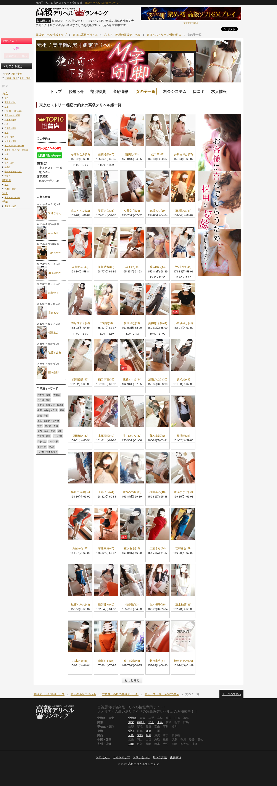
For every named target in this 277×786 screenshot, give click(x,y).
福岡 (131, 744)
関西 (13, 73)
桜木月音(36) (80, 661)
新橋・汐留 (9, 136)
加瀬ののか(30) (157, 379)
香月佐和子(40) (80, 323)
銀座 (6, 132)
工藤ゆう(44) (106, 492)
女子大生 (41, 441)
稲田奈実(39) (106, 379)
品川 (6, 123)
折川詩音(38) (106, 267)
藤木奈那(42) (158, 436)
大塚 (6, 158)
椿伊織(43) (131, 604)
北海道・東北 (11, 78)
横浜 (6, 184)
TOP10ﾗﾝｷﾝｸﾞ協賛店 (47, 451)
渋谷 (6, 97)
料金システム (175, 91)
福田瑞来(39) (80, 436)
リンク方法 (160, 757)
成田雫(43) (157, 154)
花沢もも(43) (132, 548)
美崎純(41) (183, 379)
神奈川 (6, 180)
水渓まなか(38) (183, 492)
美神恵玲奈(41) (157, 323)
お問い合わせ (141, 757)
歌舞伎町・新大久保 (13, 110)
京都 (140, 735)
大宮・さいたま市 (12, 197)
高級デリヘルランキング (143, 764)
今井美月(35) (132, 211)
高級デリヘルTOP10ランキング (103, 2)
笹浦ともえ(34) (131, 379)
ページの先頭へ (231, 694)
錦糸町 (7, 167)
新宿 (6, 106)
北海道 (132, 718)
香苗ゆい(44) (158, 267)
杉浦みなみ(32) (80, 154)
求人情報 (219, 91)
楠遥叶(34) (183, 436)
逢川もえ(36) (106, 661)
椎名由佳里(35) (80, 492)
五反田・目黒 (10, 128)
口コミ (199, 91)
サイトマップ (121, 757)
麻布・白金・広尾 (12, 115)
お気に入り (103, 757)
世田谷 (7, 175)
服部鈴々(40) (106, 604)
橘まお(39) (131, 267)
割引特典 (98, 91)
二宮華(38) (106, 323)
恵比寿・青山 (10, 102)
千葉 (5, 202)
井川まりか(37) (183, 154)
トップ (56, 91)
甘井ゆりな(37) (131, 436)
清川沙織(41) (183, 211)
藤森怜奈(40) (106, 154)
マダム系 (53, 441)
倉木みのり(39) (131, 492)
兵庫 (148, 735)
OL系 (51, 446)
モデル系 (41, 446)
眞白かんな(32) (80, 211)
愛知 (131, 731)
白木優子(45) (158, 604)
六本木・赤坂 (10, 119)
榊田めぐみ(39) (183, 661)
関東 (7, 73)
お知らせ (76, 91)
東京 (5, 93)
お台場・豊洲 (10, 141)
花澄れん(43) (80, 267)
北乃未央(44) (158, 661)
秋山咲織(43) (132, 661)
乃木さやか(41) (183, 323)
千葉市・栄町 (10, 206)
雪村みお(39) (183, 548)
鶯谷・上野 (9, 162)
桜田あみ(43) (158, 492)
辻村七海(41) (183, 267)
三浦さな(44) (158, 548)
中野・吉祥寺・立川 (13, 171)
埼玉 (5, 193)
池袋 (6, 154)
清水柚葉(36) (183, 604)
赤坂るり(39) (158, 211)
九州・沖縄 (25, 78)
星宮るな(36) (106, 211)
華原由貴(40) (106, 548)
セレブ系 (57, 436)
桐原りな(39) (132, 323)
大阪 (131, 735)
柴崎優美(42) (80, 379)
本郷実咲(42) (106, 436)
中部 (20, 73)
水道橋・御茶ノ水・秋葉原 (16, 149)
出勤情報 (120, 91)
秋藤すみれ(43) (80, 604)
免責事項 (175, 757)
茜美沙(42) (131, 154)
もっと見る (132, 680)
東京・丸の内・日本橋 (14, 145)
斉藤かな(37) (80, 548)
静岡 (148, 731)
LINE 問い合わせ (49, 155)
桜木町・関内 (10, 188)
